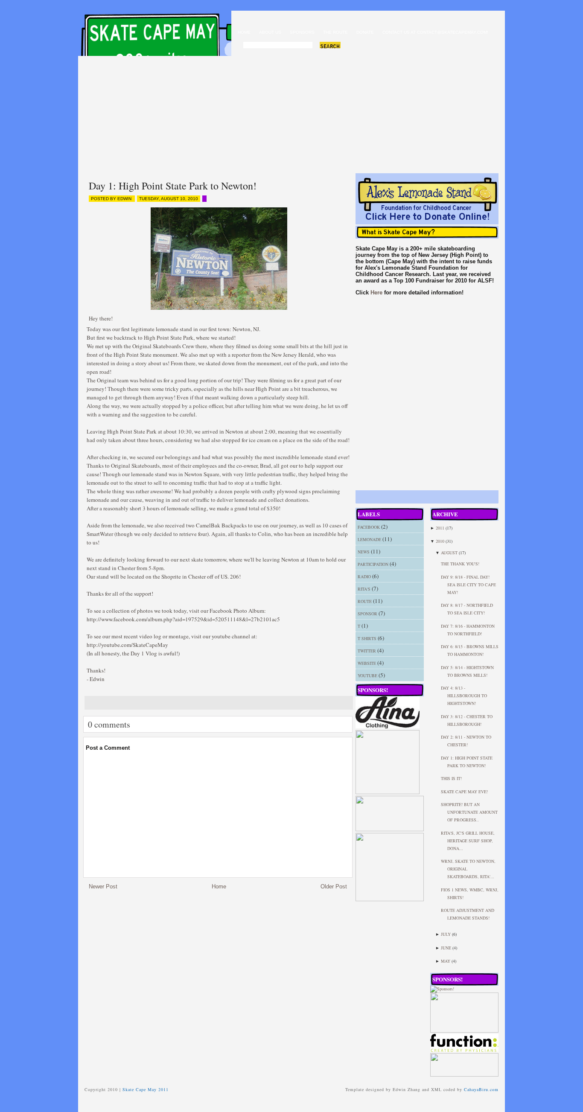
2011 (440, 528)
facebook (369, 527)
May (445, 961)
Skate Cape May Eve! (464, 792)
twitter (367, 651)
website (367, 663)
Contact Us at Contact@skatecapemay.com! (435, 32)
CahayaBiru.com (481, 1089)
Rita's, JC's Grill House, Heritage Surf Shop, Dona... (468, 840)
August (449, 553)
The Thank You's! (460, 564)
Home (244, 32)
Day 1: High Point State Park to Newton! (173, 185)
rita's (364, 589)
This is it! (451, 778)
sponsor (367, 614)
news (364, 552)
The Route (335, 32)
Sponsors (302, 32)
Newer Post (103, 886)
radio (364, 576)
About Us (270, 32)
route (365, 601)
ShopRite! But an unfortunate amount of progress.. (469, 812)
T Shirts (367, 638)
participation (373, 564)
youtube (367, 675)
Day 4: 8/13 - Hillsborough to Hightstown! (464, 695)
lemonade (369, 539)
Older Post (334, 886)
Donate (365, 32)
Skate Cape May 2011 (158, 30)
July (446, 934)
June (446, 948)
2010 (440, 541)
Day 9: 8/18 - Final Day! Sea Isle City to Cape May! (468, 584)
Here (376, 292)
